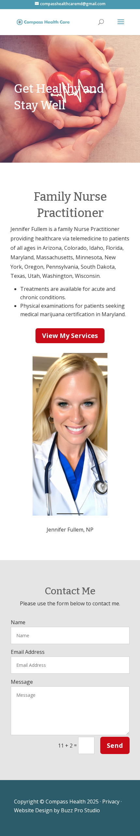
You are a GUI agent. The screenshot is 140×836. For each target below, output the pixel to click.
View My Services (70, 335)
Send (115, 745)
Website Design (33, 810)
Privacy (110, 801)
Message (22, 681)
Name (18, 622)
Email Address (28, 651)
